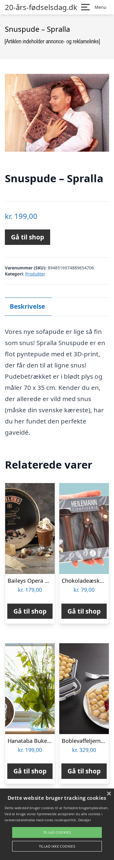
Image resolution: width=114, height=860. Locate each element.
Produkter (35, 274)
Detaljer (84, 820)
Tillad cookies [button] (57, 832)
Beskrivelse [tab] (27, 306)
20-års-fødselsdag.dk (41, 7)
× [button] (108, 794)
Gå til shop (27, 237)
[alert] (57, 824)
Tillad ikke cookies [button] (57, 846)
